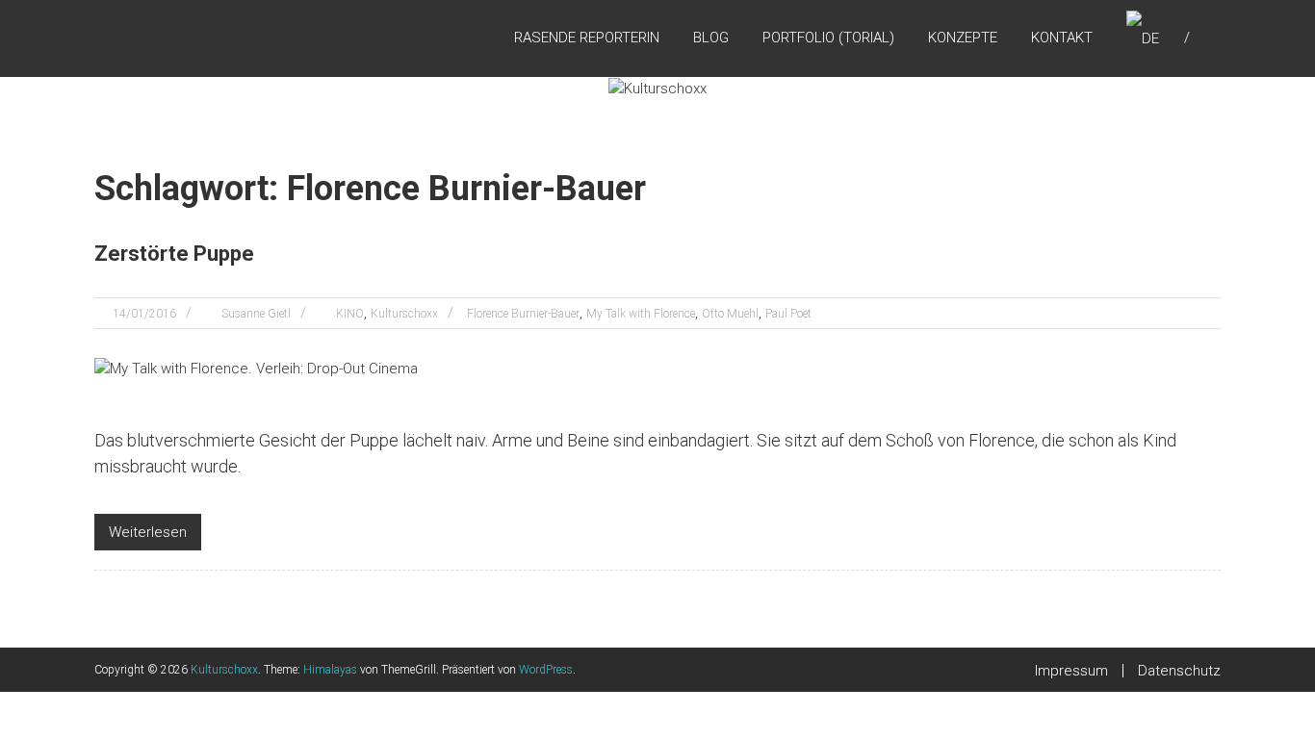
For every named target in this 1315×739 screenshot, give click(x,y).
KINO (350, 313)
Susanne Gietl (256, 313)
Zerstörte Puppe (174, 254)
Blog (711, 37)
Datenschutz (1179, 670)
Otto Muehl (730, 313)
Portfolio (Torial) (828, 37)
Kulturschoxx (404, 313)
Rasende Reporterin (586, 37)
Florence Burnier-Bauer (523, 313)
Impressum (1071, 670)
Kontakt (1062, 37)
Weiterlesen (148, 532)
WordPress (546, 669)
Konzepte (962, 37)
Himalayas (330, 669)
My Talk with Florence (640, 313)
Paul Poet (788, 313)
